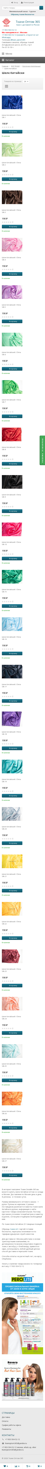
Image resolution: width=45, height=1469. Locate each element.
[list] (10, 86)
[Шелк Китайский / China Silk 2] (12, 150)
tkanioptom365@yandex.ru (16, 1443)
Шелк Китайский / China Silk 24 (11, 1017)
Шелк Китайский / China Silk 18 (11, 733)
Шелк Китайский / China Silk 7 (11, 401)
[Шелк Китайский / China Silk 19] (12, 766)
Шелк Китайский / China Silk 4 (11, 258)
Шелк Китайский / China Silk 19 (11, 780)
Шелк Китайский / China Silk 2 (11, 163)
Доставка (6, 1417)
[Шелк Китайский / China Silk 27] (12, 1146)
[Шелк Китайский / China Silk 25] (12, 1051)
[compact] (14, 86)
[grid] (6, 86)
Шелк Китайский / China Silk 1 (11, 116)
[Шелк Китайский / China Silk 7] (12, 387)
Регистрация (29, 2)
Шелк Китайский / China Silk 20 (11, 828)
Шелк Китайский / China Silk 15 (11, 590)
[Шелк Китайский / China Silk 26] (12, 1098)
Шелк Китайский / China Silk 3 (11, 211)
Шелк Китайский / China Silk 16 (11, 638)
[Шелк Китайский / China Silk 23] (12, 956)
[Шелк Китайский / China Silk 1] (12, 102)
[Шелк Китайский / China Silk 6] (12, 339)
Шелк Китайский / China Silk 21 (11, 875)
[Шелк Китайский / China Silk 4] (12, 245)
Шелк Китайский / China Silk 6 (11, 353)
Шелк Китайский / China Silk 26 (11, 1112)
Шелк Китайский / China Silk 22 (11, 922)
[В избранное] (20, 135)
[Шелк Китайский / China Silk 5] (12, 292)
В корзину (13, 131)
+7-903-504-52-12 (9, 30)
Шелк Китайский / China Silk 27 (11, 1160)
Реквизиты (6, 1429)
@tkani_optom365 (17, 40)
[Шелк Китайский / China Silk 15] (12, 577)
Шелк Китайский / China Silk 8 (11, 448)
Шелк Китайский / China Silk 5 (11, 306)
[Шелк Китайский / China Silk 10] (12, 529)
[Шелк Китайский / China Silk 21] (12, 861)
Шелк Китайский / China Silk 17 (11, 685)
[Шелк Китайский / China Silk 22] (12, 909)
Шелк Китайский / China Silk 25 (11, 1065)
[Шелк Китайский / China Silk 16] (12, 624)
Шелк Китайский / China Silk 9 (11, 496)
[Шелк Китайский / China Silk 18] (12, 719)
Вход (16, 2)
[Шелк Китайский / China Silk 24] (12, 1004)
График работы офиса (11, 1425)
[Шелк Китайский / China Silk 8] (12, 434)
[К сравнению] (17, 135)
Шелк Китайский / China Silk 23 (11, 970)
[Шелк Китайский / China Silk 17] (12, 671)
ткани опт (14, 1229)
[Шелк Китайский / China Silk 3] (12, 197)
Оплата (5, 1421)
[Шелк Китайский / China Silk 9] (12, 482)
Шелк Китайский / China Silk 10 (11, 543)
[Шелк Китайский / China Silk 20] (12, 814)
